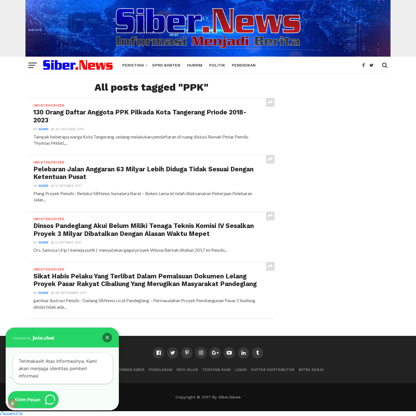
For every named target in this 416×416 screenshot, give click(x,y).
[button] (107, 337)
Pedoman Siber (128, 370)
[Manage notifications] (12, 403)
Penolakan (160, 370)
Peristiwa (133, 65)
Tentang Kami (216, 370)
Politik (217, 65)
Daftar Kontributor (272, 370)
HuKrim (194, 65)
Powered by (22, 338)
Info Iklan (187, 370)
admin (43, 129)
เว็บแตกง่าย (11, 413)
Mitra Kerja (311, 370)
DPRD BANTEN (166, 65)
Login (240, 370)
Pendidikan (244, 65)
